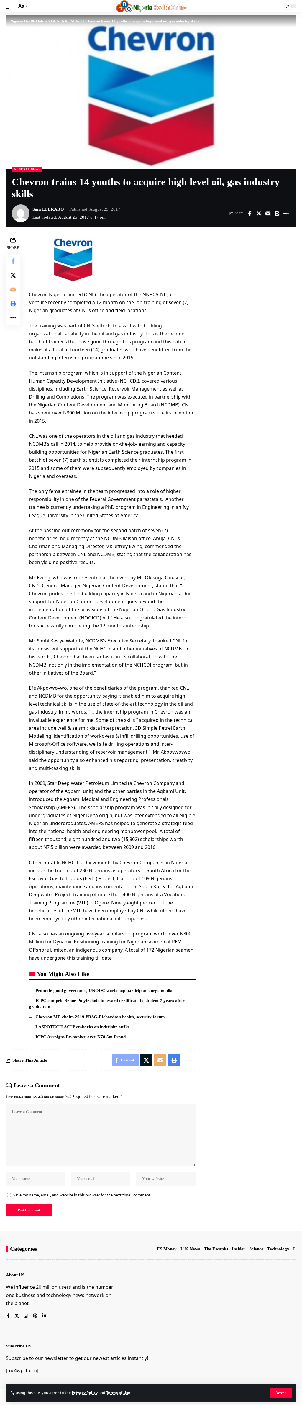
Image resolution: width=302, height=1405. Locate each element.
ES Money (167, 1249)
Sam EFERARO (48, 209)
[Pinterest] (35, 1316)
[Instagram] (26, 1316)
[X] (17, 1316)
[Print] (277, 213)
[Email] (268, 213)
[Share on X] (259, 213)
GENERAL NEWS (27, 169)
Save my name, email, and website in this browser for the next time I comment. (82, 1195)
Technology (278, 1249)
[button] (281, 1393)
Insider (238, 1249)
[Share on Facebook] (249, 213)
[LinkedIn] (44, 1316)
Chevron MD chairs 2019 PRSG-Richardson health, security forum (100, 1016)
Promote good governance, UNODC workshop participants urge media (104, 990)
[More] (286, 213)
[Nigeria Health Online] (151, 6)
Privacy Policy (85, 1392)
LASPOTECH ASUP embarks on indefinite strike (82, 1026)
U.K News (190, 1249)
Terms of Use (118, 1392)
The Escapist (216, 1249)
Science (256, 1249)
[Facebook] (8, 1316)
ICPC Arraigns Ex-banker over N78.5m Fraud (80, 1037)
